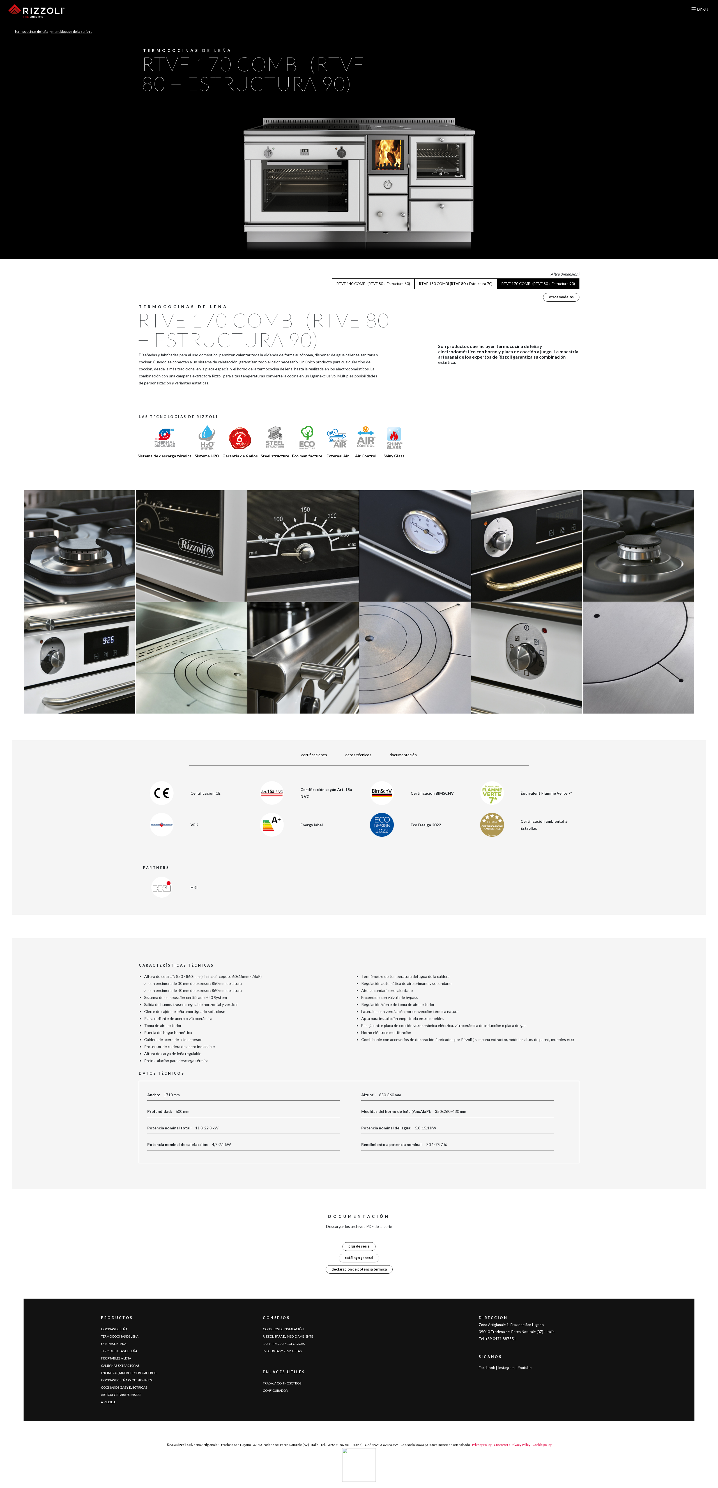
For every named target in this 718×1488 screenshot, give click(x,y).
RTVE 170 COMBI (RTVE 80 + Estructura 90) (538, 283)
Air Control (365, 455)
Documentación (403, 754)
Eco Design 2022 (426, 824)
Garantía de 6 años (240, 455)
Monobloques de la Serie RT (71, 31)
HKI (193, 887)
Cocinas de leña (114, 1329)
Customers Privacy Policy (512, 1444)
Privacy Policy (482, 1444)
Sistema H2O (207, 455)
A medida (108, 1402)
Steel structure (275, 455)
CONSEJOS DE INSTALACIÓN (283, 1329)
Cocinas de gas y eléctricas (124, 1387)
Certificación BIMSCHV (432, 793)
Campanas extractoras (120, 1365)
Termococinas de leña (31, 31)
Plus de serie (359, 1246)
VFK (194, 824)
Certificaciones (314, 754)
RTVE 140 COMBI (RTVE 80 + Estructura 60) (373, 283)
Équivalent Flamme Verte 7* (546, 793)
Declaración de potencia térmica (359, 1269)
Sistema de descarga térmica (164, 455)
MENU (699, 9)
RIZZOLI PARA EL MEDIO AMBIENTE (288, 1336)
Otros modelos (561, 297)
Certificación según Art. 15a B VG (326, 793)
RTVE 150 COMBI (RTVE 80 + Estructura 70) (456, 283)
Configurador (275, 1390)
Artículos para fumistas (121, 1395)
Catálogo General (359, 1258)
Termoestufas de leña (119, 1351)
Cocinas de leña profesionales (126, 1380)
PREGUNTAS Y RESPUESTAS (282, 1351)
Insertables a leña (116, 1358)
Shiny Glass (393, 455)
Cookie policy (542, 1444)
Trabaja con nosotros (282, 1383)
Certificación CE (205, 793)
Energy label (311, 824)
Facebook (487, 1367)
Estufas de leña (113, 1343)
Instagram (506, 1367)
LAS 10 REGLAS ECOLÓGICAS (284, 1343)
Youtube (524, 1367)
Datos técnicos (358, 754)
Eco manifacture (307, 455)
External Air (337, 455)
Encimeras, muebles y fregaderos (128, 1373)
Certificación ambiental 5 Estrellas (544, 825)
